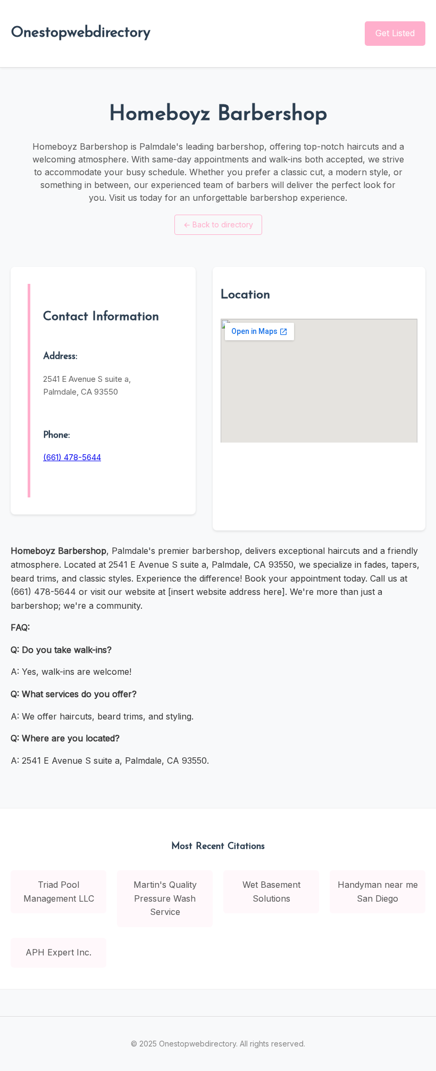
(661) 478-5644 (72, 457)
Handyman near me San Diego (378, 891)
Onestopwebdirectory (80, 33)
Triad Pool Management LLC (58, 891)
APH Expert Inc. (58, 952)
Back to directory (218, 224)
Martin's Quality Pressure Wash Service (165, 898)
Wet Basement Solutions (271, 891)
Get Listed (395, 33)
